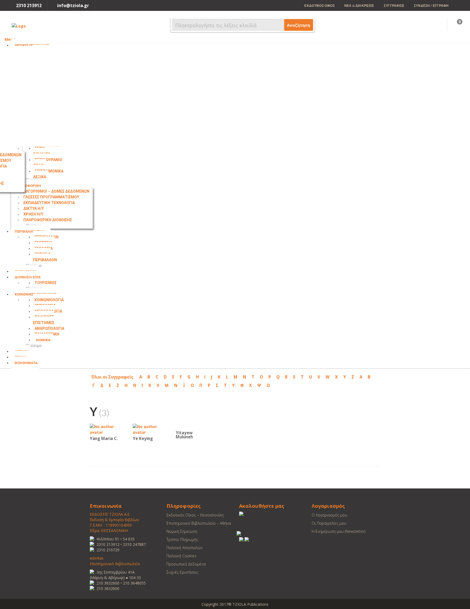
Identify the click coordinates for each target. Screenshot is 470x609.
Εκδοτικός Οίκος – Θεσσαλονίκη (195, 515)
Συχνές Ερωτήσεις (182, 572)
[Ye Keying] (149, 429)
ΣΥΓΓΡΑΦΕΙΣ (394, 6)
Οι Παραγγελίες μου (329, 523)
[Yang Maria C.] (106, 429)
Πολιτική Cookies (181, 555)
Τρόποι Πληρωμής (182, 539)
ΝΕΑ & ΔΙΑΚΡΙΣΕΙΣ (359, 6)
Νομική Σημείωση (181, 531)
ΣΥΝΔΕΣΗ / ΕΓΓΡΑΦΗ (431, 6)
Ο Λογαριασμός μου (329, 515)
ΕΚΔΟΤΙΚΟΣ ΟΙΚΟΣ (319, 6)
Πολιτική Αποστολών (184, 547)
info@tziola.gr (73, 5)
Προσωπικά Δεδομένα (186, 564)
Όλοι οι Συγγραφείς (112, 377)
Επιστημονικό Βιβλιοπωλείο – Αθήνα (198, 523)
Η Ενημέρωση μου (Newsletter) (338, 531)
